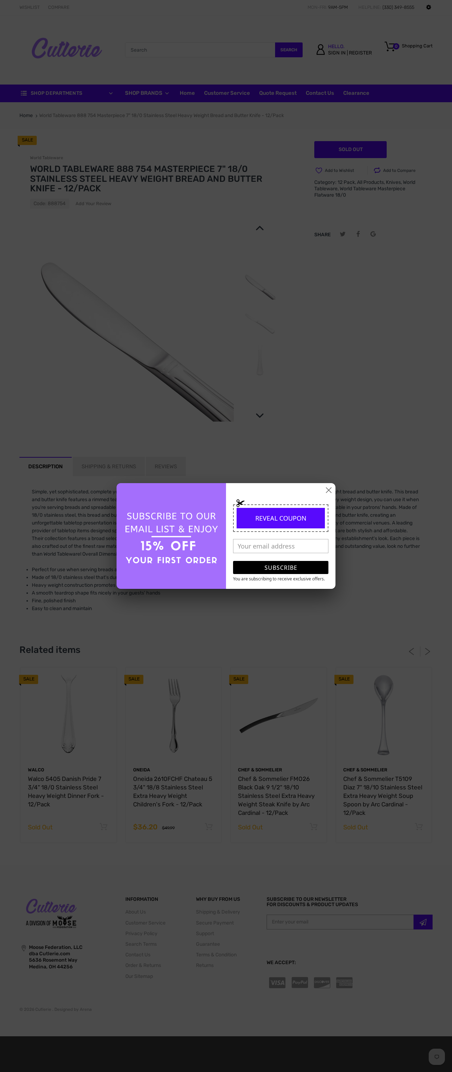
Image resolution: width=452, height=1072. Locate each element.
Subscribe (280, 568)
